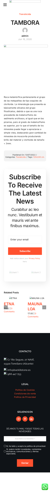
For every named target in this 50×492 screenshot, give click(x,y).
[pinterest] (25, 419)
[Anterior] (6, 307)
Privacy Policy (34, 258)
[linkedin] (31, 419)
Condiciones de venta (25, 393)
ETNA (9, 304)
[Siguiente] (44, 307)
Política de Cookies (25, 390)
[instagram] (18, 419)
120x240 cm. (39, 157)
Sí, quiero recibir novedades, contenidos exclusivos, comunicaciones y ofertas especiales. (23, 451)
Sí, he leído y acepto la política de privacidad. (26, 446)
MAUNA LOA (36, 298)
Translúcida (25, 14)
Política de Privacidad (25, 397)
